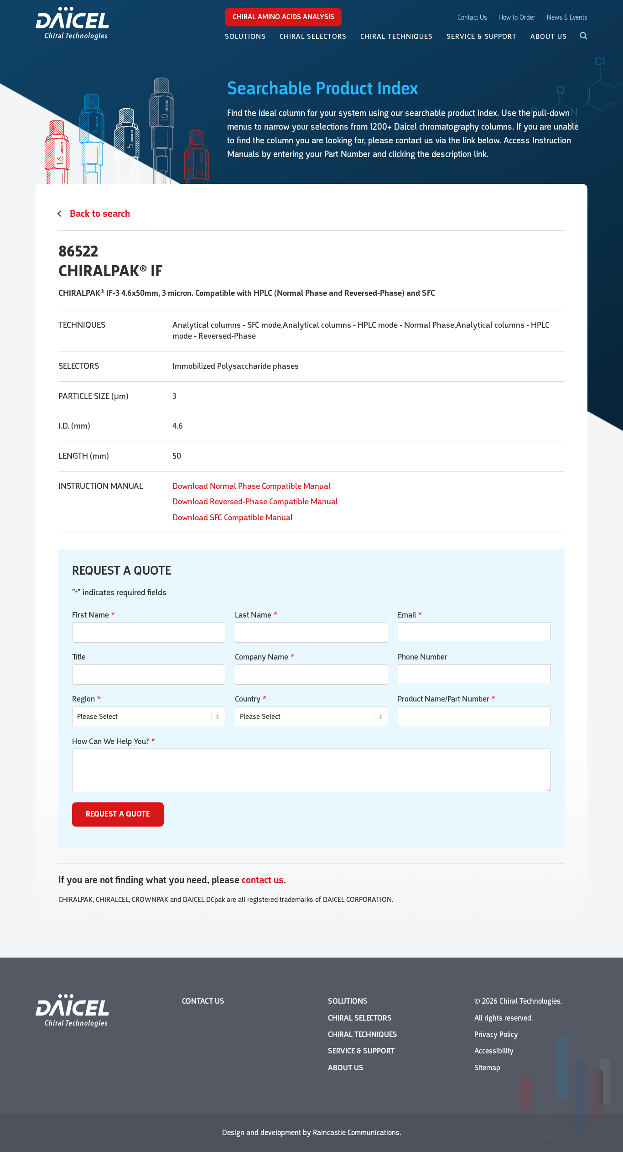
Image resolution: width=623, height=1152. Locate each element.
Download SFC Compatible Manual (232, 517)
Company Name (264, 657)
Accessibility (494, 1051)
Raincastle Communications (356, 1132)
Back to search (100, 213)
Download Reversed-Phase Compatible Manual (255, 501)
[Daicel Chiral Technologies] (72, 23)
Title (79, 657)
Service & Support (361, 1051)
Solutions (348, 1001)
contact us (263, 880)
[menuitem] (245, 36)
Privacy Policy (496, 1034)
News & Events (567, 17)
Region (86, 699)
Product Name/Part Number (446, 699)
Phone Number (422, 657)
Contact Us (472, 17)
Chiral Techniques (362, 1034)
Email (410, 615)
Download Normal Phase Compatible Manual (251, 486)
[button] (578, 36)
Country (250, 699)
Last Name (256, 615)
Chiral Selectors (360, 1018)
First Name (93, 615)
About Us (345, 1068)
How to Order (516, 17)
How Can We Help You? (113, 741)
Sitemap (487, 1068)
